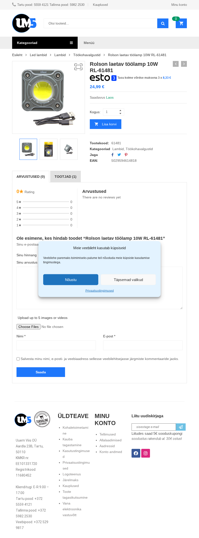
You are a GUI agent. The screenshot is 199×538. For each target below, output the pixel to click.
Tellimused (108, 434)
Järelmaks (70, 480)
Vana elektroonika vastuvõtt (72, 509)
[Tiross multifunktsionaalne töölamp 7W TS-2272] (176, 64)
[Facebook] (112, 154)
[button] (78, 66)
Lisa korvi (109, 124)
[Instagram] (145, 453)
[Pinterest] (126, 154)
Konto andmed (111, 452)
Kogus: (95, 112)
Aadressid (107, 446)
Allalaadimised (111, 440)
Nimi (21, 336)
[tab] (30, 176)
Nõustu (70, 279)
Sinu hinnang (27, 255)
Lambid (60, 55)
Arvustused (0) (31, 177)
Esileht (17, 55)
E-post (109, 336)
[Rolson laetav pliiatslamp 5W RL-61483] (184, 64)
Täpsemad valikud (128, 279)
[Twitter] (119, 154)
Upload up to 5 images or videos (42, 318)
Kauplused (71, 486)
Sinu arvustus (28, 262)
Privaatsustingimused (99, 290)
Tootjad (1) (65, 177)
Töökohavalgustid (86, 55)
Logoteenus (72, 474)
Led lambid (38, 55)
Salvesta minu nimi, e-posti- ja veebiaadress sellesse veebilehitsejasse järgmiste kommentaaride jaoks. (100, 359)
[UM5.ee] (24, 23)
